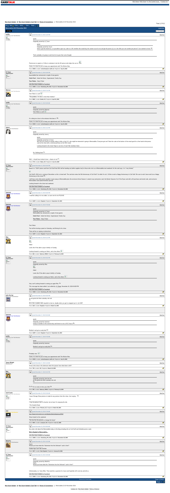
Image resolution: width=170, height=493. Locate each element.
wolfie (8, 34)
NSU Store (143, 1)
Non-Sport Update (10, 22)
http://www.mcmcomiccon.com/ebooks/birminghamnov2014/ (46, 414)
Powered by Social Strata (85, 479)
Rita (7, 237)
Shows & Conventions (46, 22)
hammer (8, 192)
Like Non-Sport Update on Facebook (39, 84)
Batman (8, 90)
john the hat (9, 295)
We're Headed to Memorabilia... (38, 432)
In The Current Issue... (153, 1)
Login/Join (161, 28)
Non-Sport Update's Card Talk (28, 22)
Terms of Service (94, 489)
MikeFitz (8, 441)
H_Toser (8, 72)
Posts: (32, 68)
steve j (8, 127)
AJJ (7, 411)
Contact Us (164, 1)
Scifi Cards (9, 392)
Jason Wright (10, 362)
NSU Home (136, 1)
